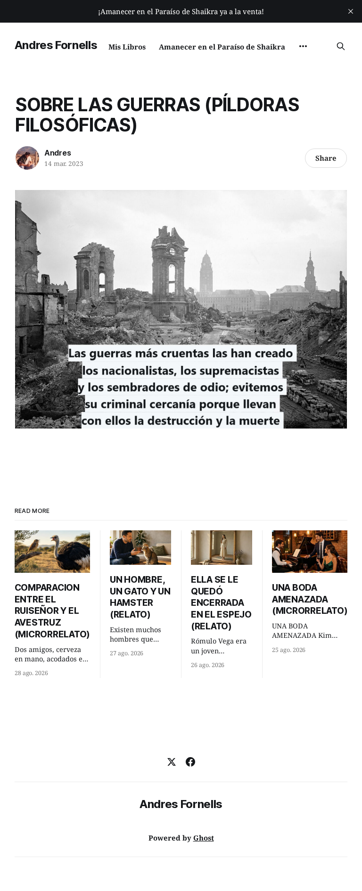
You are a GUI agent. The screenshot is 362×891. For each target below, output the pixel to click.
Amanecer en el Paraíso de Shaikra (222, 46)
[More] (303, 46)
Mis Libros (127, 46)
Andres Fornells (56, 45)
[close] (350, 11)
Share (326, 158)
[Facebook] (190, 762)
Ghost (203, 837)
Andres (57, 152)
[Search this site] (340, 46)
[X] (171, 762)
